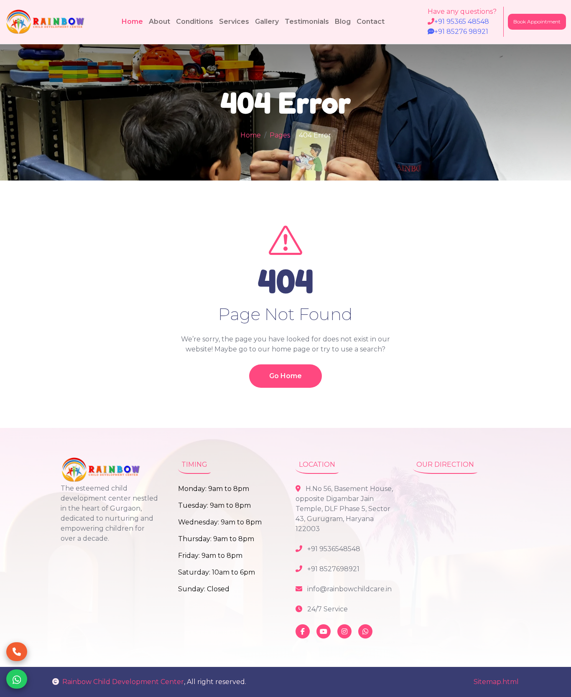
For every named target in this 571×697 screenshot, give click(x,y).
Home (132, 21)
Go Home (285, 376)
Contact (371, 21)
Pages (280, 135)
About (159, 21)
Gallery (267, 21)
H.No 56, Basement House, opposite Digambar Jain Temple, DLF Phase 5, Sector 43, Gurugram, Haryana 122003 (344, 509)
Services (234, 21)
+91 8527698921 (332, 569)
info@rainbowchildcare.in (349, 589)
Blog (343, 21)
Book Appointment (537, 21)
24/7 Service (327, 609)
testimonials (307, 21)
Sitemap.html (496, 682)
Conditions (194, 21)
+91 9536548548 (333, 549)
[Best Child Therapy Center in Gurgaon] (46, 22)
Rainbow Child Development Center (123, 682)
